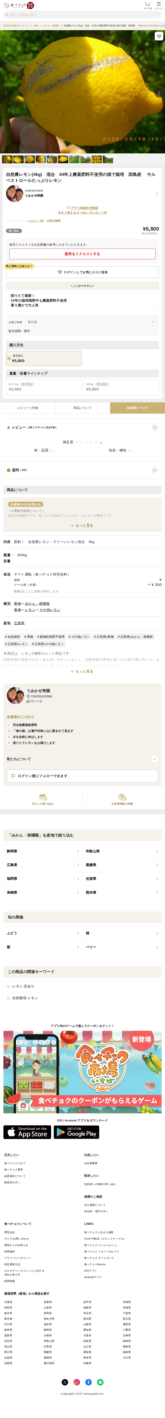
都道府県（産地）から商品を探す (27, 1293)
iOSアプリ (90, 1270)
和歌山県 (49, 1340)
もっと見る (84, 525)
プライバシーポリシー (17, 1257)
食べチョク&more (95, 1264)
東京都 (8, 1318)
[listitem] (42, 851)
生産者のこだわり (21, 717)
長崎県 (48, 1357)
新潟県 (87, 1318)
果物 (17, 603)
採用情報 (9, 1281)
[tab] (27, 408)
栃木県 (8, 1313)
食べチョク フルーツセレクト (102, 1251)
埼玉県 (87, 1313)
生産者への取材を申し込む (100, 1184)
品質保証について (15, 1176)
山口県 (87, 1346)
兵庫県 (127, 1335)
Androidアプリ (93, 1277)
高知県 (87, 1352)
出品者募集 (91, 1163)
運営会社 (9, 1232)
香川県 (8, 1352)
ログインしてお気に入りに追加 (86, 272)
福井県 (48, 1324)
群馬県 (48, 1313)
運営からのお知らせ (16, 1245)
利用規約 (9, 1251)
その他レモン (50, 610)
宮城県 (127, 1302)
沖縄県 (87, 1363)
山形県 (48, 1307)
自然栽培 (14, 636)
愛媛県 (48, 1352)
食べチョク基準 (13, 1169)
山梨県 (87, 1324)
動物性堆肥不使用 (52, 636)
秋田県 (8, 1307)
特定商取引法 (12, 1264)
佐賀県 (8, 1357)
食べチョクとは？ (15, 1163)
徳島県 (127, 1346)
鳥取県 (87, 1340)
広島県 (19, 623)
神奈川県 (49, 1318)
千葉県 (127, 1313)
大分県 (127, 1357)
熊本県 (87, 1357)
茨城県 (127, 1307)
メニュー (158, 8)
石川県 (8, 1324)
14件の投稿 (53, 220)
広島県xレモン (18, 644)
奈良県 (8, 1340)
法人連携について (94, 1204)
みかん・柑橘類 (37, 603)
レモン (30, 610)
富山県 (127, 1318)
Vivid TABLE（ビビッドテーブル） (105, 1238)
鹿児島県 (49, 1363)
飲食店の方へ (12, 1182)
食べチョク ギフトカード (99, 1257)
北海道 (8, 1302)
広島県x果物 (105, 636)
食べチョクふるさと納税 (98, 1232)
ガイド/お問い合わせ (16, 1238)
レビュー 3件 (36, 220)
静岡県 (48, 1329)
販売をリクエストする (82, 254)
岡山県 (8, 1346)
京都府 (48, 1335)
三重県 (127, 1329)
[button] (82, 440)
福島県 (87, 1307)
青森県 (48, 1302)
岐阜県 (8, 1329)
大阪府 (87, 1335)
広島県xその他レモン (49, 644)
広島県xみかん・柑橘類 (137, 636)
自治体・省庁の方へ (96, 1211)
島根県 (127, 1340)
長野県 (127, 1324)
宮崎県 (8, 1363)
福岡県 (127, 1352)
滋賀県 (8, 1335)
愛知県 (87, 1329)
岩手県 (87, 1302)
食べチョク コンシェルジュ (100, 1245)
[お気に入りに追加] (159, 36)
